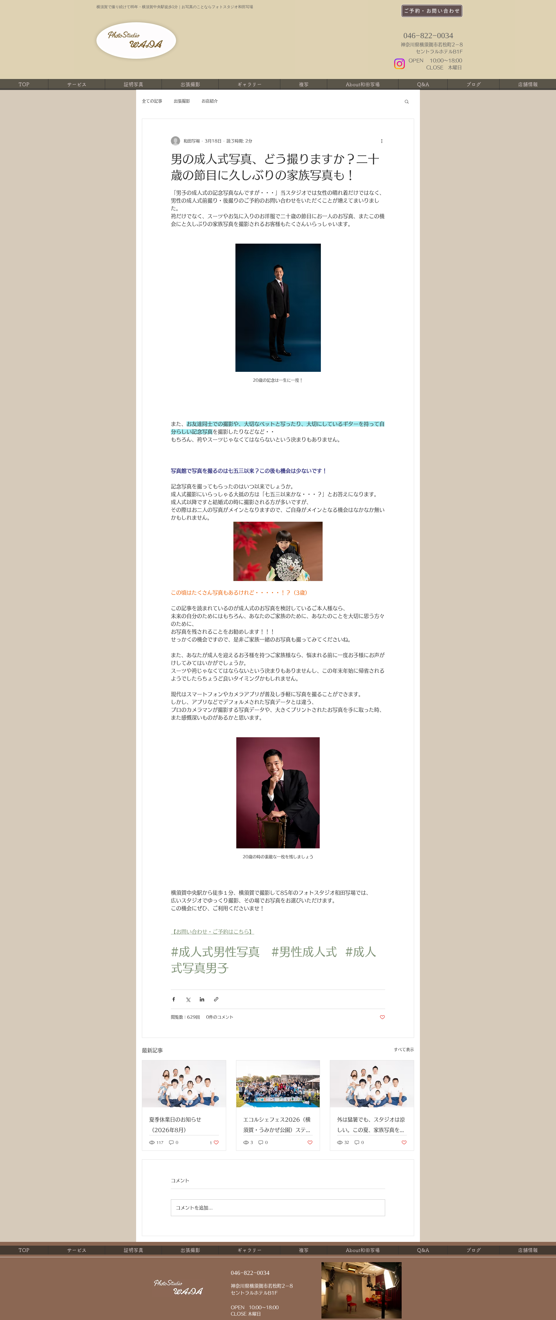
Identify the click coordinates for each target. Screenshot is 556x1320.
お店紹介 (210, 101)
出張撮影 (182, 101)
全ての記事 (152, 101)
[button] (406, 101)
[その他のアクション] (381, 140)
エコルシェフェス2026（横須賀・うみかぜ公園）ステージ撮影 (277, 1126)
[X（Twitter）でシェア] (188, 999)
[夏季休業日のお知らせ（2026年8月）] (184, 1083)
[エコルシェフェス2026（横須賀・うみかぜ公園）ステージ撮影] (278, 1083)
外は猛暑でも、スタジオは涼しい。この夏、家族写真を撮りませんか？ (371, 1126)
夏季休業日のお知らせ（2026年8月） (175, 1125)
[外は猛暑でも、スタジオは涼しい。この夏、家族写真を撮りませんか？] (372, 1083)
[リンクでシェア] (216, 999)
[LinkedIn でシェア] (202, 999)
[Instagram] (399, 64)
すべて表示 (404, 1049)
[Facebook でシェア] (173, 999)
